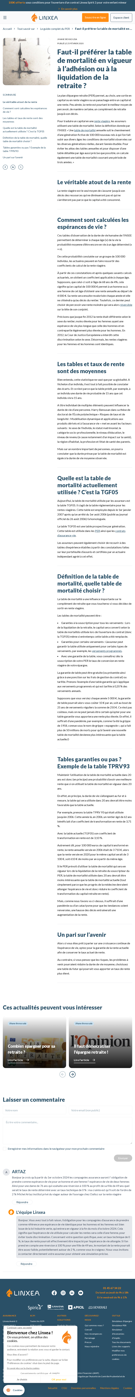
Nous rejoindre (92, 1346)
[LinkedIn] (13, 167)
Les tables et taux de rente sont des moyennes (23, 120)
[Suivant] (72, 1074)
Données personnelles (83, 1387)
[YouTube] (80, 1292)
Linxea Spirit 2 (9, 1325)
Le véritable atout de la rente (20, 101)
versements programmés (107, 650)
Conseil (88, 1329)
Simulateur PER (119, 1325)
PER (97, 530)
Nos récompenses (93, 1334)
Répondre (22, 1202)
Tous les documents (121, 1342)
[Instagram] (63, 1292)
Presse (88, 1342)
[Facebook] (5, 167)
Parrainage (90, 1338)
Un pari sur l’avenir (13, 157)
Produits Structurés (66, 1325)
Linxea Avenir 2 (10, 1321)
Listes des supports (121, 1346)
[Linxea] (44, 17)
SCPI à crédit (36, 1325)
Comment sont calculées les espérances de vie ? (25, 110)
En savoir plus (69, 8)
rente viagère (102, 121)
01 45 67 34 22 (112, 1288)
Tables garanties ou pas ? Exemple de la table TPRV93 (24, 149)
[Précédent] (62, 1074)
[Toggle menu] (5, 17)
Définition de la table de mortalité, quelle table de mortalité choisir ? (25, 139)
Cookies (127, 1387)
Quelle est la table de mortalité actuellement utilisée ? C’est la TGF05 (23, 129)
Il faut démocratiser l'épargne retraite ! (92, 1049)
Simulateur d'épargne (122, 1321)
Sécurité (52, 1387)
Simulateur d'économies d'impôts (118, 1333)
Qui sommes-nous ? (94, 1325)
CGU (64, 1387)
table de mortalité (85, 130)
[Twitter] (20, 167)
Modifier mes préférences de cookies (119, 1354)
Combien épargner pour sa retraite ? (31, 1049)
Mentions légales (109, 1387)
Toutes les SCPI (37, 1321)
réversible (126, 304)
